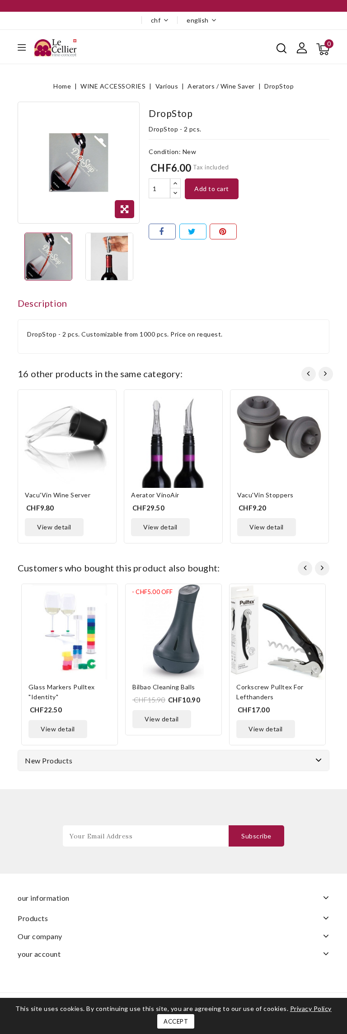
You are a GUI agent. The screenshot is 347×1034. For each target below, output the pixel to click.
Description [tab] (42, 303)
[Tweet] (193, 231)
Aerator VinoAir (155, 495)
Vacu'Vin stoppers (265, 495)
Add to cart (211, 188)
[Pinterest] (223, 231)
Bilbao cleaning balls (163, 687)
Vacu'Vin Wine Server (57, 495)
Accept (176, 1021)
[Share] (162, 231)
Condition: (165, 151)
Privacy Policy (311, 1008)
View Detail (54, 527)
